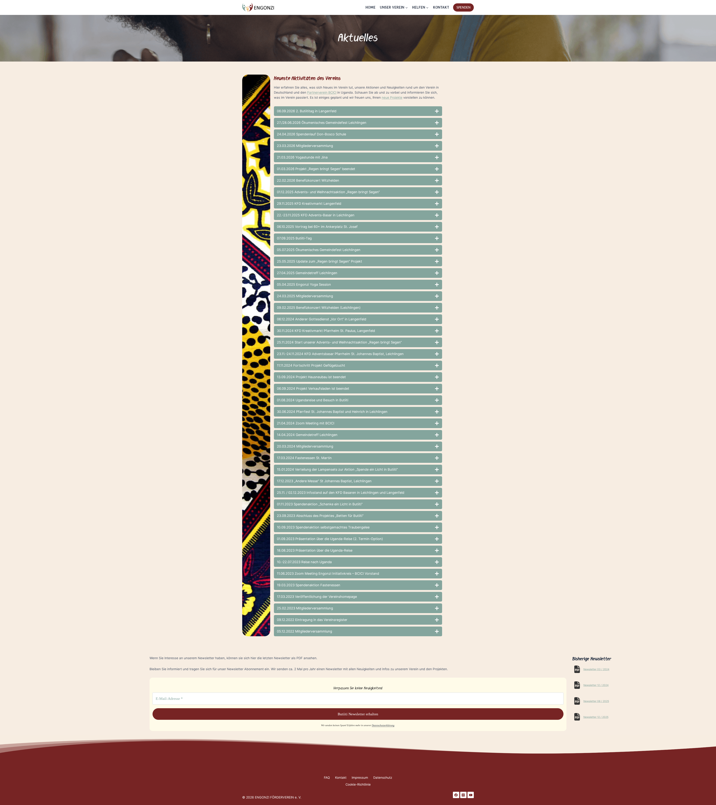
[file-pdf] (577, 669)
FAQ (327, 777)
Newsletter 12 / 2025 (595, 716)
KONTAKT (441, 7)
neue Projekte (392, 97)
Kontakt (340, 777)
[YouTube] (470, 795)
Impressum (360, 777)
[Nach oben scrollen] (9, 801)
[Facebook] (456, 795)
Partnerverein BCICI (321, 92)
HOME (370, 7)
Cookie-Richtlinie (358, 784)
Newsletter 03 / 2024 (596, 669)
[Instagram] (463, 795)
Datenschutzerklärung (383, 725)
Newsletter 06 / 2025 (596, 701)
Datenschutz (382, 777)
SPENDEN (463, 7)
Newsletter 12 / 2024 (596, 685)
